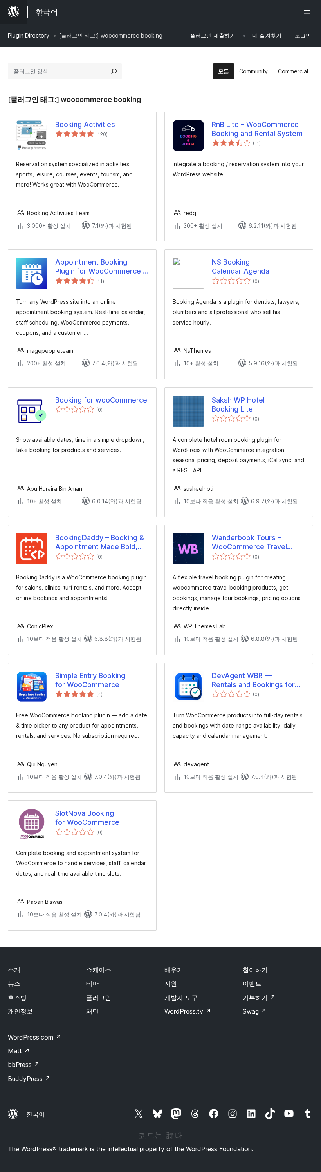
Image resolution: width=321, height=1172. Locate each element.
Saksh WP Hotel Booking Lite (238, 404)
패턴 (92, 1011)
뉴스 (14, 983)
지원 (170, 983)
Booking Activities (85, 124)
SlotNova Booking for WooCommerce (87, 817)
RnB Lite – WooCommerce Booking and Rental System (257, 129)
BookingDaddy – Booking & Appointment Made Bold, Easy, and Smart (99, 542)
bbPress (24, 1065)
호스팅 (17, 997)
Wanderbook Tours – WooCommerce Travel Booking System (249, 542)
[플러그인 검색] (114, 71)
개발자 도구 (181, 997)
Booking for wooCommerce (101, 400)
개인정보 (20, 1011)
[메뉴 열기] (308, 12)
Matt (19, 1051)
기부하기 (259, 997)
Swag (255, 1011)
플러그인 (98, 997)
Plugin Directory (28, 35)
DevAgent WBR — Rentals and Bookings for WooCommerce (253, 680)
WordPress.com (34, 1037)
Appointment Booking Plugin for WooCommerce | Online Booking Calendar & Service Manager (100, 267)
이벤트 (252, 983)
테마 (92, 983)
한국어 (35, 1114)
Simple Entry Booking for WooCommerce (90, 680)
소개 (14, 970)
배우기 (173, 970)
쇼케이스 (98, 970)
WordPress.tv (187, 1011)
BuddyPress (29, 1079)
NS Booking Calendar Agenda (240, 266)
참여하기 (255, 970)
